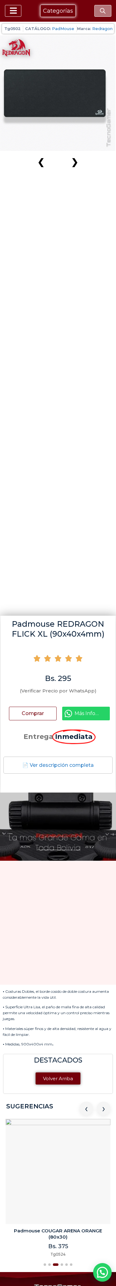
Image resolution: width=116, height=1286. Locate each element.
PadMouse (63, 28)
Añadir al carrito (37, 713)
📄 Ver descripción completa (58, 765)
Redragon (102, 28)
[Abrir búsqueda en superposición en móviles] (103, 11)
